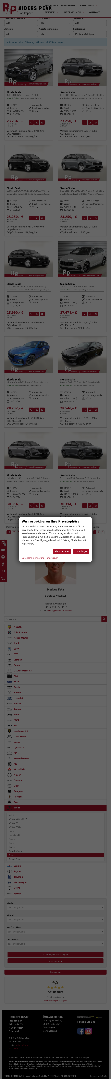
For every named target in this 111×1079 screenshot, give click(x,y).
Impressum (52, 557)
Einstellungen (81, 551)
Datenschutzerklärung (33, 557)
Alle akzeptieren (62, 551)
